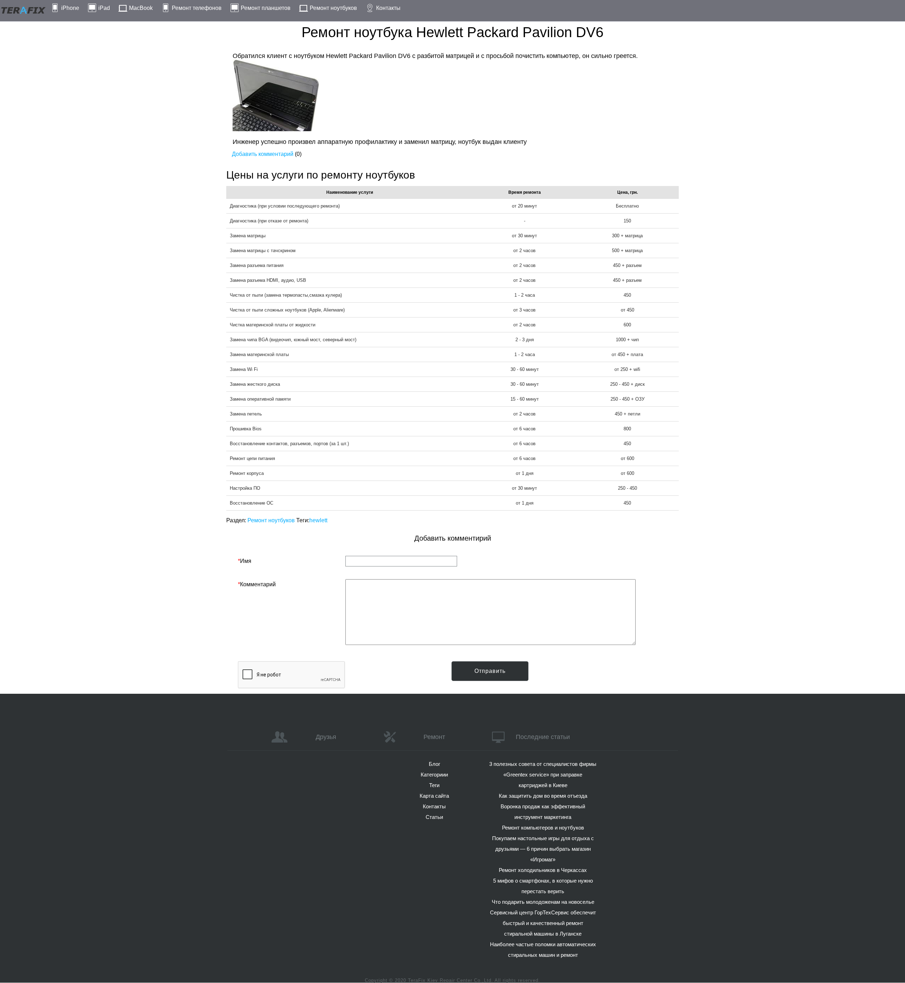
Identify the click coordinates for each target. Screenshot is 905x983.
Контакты (388, 8)
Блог (434, 764)
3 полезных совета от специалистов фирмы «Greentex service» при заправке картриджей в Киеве (542, 774)
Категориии (434, 775)
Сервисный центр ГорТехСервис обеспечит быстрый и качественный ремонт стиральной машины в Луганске (543, 923)
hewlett (318, 520)
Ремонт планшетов (266, 8)
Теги (434, 785)
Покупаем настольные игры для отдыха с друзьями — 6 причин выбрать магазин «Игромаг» (543, 848)
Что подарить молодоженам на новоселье (543, 902)
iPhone (70, 8)
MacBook (141, 8)
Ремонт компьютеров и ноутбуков (543, 828)
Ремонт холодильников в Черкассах (543, 870)
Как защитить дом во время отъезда (543, 796)
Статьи (434, 817)
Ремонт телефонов (197, 8)
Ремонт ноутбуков (333, 8)
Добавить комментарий (262, 154)
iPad (104, 8)
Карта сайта (434, 796)
